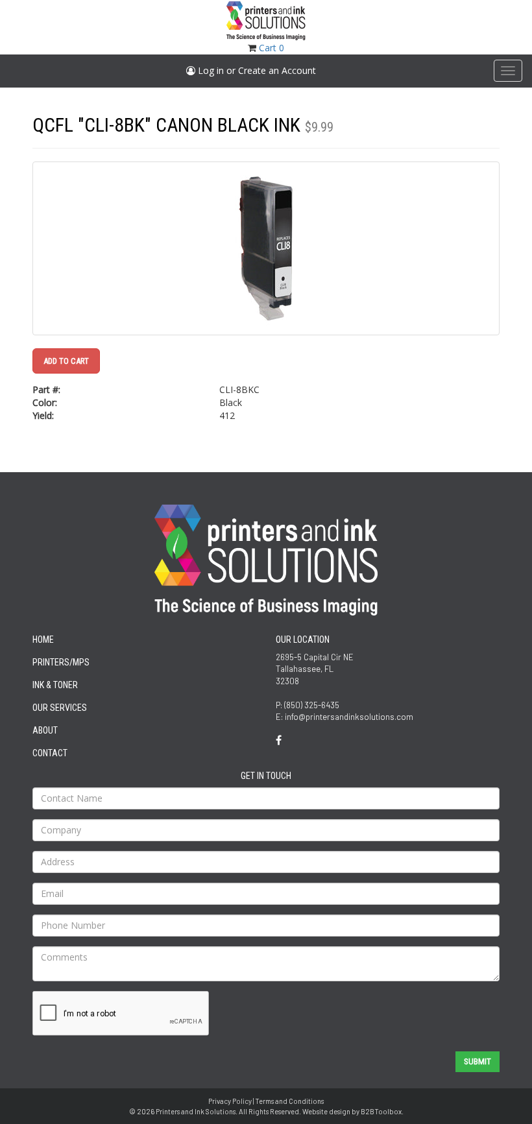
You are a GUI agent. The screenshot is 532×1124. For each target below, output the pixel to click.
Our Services (59, 707)
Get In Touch (266, 776)
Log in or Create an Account (255, 70)
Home (43, 639)
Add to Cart (66, 361)
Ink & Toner (55, 685)
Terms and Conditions (289, 1101)
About (45, 730)
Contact (49, 753)
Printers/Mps (61, 662)
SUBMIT (477, 1061)
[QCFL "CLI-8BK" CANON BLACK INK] (266, 248)
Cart (271, 48)
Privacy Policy (230, 1101)
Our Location (303, 639)
